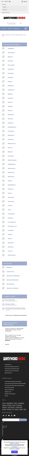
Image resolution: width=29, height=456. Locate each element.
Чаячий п (10, 234)
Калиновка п (11, 114)
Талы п (9, 209)
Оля (6, 344)
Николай (7, 340)
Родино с (10, 193)
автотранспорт (11, 407)
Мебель (16, 409)
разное (15, 403)
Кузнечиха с (11, 139)
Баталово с (10, 60)
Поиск (24, 34)
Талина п (10, 205)
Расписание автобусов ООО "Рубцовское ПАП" (15, 383)
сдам (25, 409)
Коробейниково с (12, 127)
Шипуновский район (11, 44)
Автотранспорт (10, 284)
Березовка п (11, 69)
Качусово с (10, 118)
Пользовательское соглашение (12, 370)
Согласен (14, 451)
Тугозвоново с (11, 213)
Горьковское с (11, 89)
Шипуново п (11, 242)
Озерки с (10, 180)
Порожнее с (11, 189)
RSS (3, 35)
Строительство (10, 271)
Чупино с (10, 238)
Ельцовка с (10, 98)
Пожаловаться (8, 364)
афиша (20, 409)
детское (4, 409)
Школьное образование (13, 279)
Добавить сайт (8, 391)
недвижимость (9, 403)
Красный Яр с (11, 135)
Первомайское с (12, 184)
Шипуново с (11, 246)
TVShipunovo (19, 405)
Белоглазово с (11, 65)
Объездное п (11, 176)
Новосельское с (12, 168)
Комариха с (11, 122)
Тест (13, 409)
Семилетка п (11, 201)
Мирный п (10, 151)
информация (21, 403)
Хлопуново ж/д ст (12, 226)
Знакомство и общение (12, 288)
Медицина (9, 267)
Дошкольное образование (13, 275)
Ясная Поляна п (12, 255)
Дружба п (10, 94)
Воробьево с (11, 85)
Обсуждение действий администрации (15, 308)
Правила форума (19, 34)
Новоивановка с (12, 164)
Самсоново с (11, 197)
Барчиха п (10, 56)
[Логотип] (14, 18)
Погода (6, 395)
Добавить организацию (10, 393)
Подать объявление (9, 389)
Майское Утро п (12, 143)
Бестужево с (11, 73)
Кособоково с (11, 131)
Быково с (10, 81)
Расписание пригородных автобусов (13, 381)
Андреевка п (11, 48)
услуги (3, 403)
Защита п (10, 102)
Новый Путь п (11, 172)
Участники (12, 34)
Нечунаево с (11, 156)
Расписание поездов (9, 387)
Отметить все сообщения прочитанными (16, 315)
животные (4, 407)
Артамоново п (11, 52)
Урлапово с (10, 218)
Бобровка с (10, 77)
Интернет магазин (10, 304)
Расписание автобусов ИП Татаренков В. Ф (14, 385)
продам (4, 405)
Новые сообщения (6, 34)
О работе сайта (9, 296)
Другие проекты (8, 372)
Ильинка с (10, 110)
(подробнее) (16, 443)
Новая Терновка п (12, 160)
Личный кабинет (12, 23)
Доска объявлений (10, 299)
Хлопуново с (11, 230)
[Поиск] (20, 23)
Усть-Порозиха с (12, 222)
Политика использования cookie (12, 368)
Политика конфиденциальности (12, 366)
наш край (9, 409)
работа (13, 405)
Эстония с (10, 251)
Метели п (10, 147)
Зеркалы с (10, 106)
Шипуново (7, 263)
